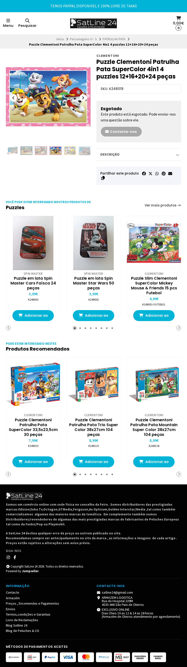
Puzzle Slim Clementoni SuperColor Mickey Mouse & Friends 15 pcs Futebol (154, 285)
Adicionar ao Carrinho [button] (36, 317)
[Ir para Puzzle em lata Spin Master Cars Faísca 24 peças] (33, 243)
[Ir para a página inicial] (93, 23)
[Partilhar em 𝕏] (150, 174)
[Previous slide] (13, 97)
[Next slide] (83, 97)
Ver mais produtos (161, 205)
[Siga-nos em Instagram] (8, 557)
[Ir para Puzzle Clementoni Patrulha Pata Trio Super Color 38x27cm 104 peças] (93, 384)
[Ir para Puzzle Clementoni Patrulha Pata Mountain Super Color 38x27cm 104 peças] (154, 384)
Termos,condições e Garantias (28, 614)
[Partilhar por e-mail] (170, 174)
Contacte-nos (123, 131)
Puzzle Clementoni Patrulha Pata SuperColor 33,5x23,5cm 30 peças (33, 427)
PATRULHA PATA (114, 39)
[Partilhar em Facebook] (143, 174)
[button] (103, 178)
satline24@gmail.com (117, 592)
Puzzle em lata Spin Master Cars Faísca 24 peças (33, 283)
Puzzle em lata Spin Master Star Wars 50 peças (93, 283)
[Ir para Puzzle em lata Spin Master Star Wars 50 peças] (93, 243)
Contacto (12, 592)
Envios (10, 609)
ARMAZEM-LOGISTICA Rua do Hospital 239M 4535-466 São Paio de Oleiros (123, 601)
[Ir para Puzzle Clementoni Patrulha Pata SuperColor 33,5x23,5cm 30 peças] (33, 384)
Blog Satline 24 (16, 625)
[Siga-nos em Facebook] (14, 557)
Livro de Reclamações (22, 620)
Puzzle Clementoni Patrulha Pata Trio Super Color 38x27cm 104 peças (93, 427)
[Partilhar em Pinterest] (163, 174)
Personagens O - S (83, 39)
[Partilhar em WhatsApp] (157, 174)
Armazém (13, 598)
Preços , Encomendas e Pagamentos (32, 603)
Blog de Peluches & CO (22, 630)
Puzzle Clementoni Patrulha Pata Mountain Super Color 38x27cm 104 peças (154, 427)
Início (60, 39)
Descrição (110, 154)
